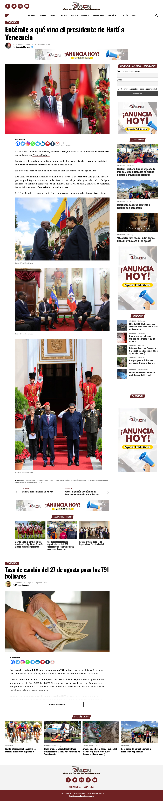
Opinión (125, 15)
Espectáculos (112, 15)
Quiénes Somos (75, 787)
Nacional (31, 15)
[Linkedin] (42, 143)
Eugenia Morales (23, 47)
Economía (85, 15)
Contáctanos (89, 787)
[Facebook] (18, 143)
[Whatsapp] (32, 143)
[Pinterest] (47, 143)
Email (119, 80)
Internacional (98, 15)
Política (74, 15)
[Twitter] (23, 143)
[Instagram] (27, 143)
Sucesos (64, 15)
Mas (133, 15)
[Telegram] (37, 143)
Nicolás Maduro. (41, 155)
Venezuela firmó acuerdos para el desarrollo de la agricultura (65, 170)
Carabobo (42, 15)
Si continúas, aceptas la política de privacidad (138, 89)
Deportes (53, 15)
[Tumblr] (52, 143)
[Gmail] (57, 143)
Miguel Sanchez (22, 585)
